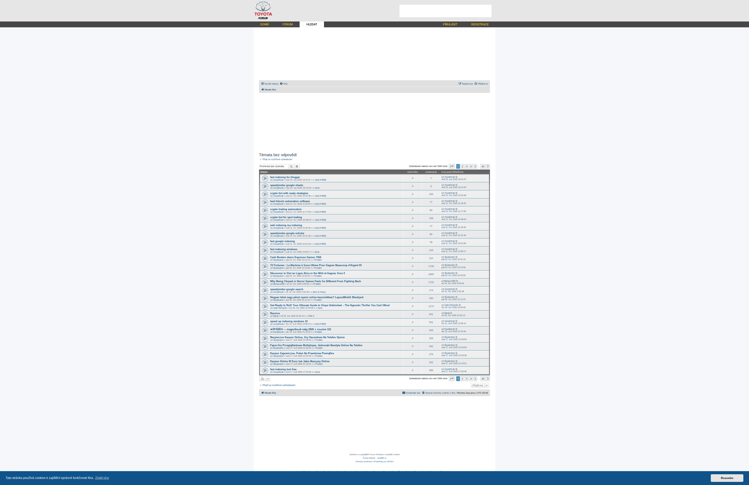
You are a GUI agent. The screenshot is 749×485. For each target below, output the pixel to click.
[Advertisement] (445, 11)
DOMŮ (264, 24)
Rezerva (275, 313)
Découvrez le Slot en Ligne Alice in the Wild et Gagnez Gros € (307, 273)
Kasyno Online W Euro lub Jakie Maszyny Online (299, 361)
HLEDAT (311, 24)
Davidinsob (278, 332)
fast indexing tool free (283, 369)
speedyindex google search (286, 289)
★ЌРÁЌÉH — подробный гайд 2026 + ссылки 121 (300, 329)
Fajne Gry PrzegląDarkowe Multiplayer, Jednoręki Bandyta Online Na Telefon (316, 345)
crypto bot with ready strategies (289, 193)
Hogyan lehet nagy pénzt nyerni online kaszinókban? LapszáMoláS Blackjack (317, 297)
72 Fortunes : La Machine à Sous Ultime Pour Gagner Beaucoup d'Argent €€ (316, 265)
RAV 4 (311, 316)
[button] (452, 166)
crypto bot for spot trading (286, 217)
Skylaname (278, 260)
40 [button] (483, 166)
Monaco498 (278, 284)
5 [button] (475, 166)
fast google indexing (282, 241)
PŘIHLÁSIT (450, 24)
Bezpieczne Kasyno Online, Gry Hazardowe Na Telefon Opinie (307, 337)
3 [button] (466, 166)
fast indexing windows (283, 249)
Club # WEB (320, 180)
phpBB (364, 454)
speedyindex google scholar (287, 233)
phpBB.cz (382, 458)
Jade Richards (280, 308)
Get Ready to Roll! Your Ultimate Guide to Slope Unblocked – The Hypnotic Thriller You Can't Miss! (330, 305)
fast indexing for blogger (285, 177)
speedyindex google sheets (286, 185)
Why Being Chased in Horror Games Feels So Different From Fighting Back (315, 281)
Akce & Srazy (319, 292)
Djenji (275, 316)
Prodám (318, 260)
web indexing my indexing (286, 225)
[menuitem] (284, 83)
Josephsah (278, 180)
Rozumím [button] (727, 478)
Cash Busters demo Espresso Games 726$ (295, 257)
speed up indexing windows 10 (289, 321)
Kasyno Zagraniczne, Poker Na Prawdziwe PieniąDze (302, 353)
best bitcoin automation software (290, 201)
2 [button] (462, 166)
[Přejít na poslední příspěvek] (456, 177)
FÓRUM (288, 24)
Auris (317, 188)
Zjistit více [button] (102, 478)
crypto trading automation (286, 209)
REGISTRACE (480, 24)
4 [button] (471, 166)
